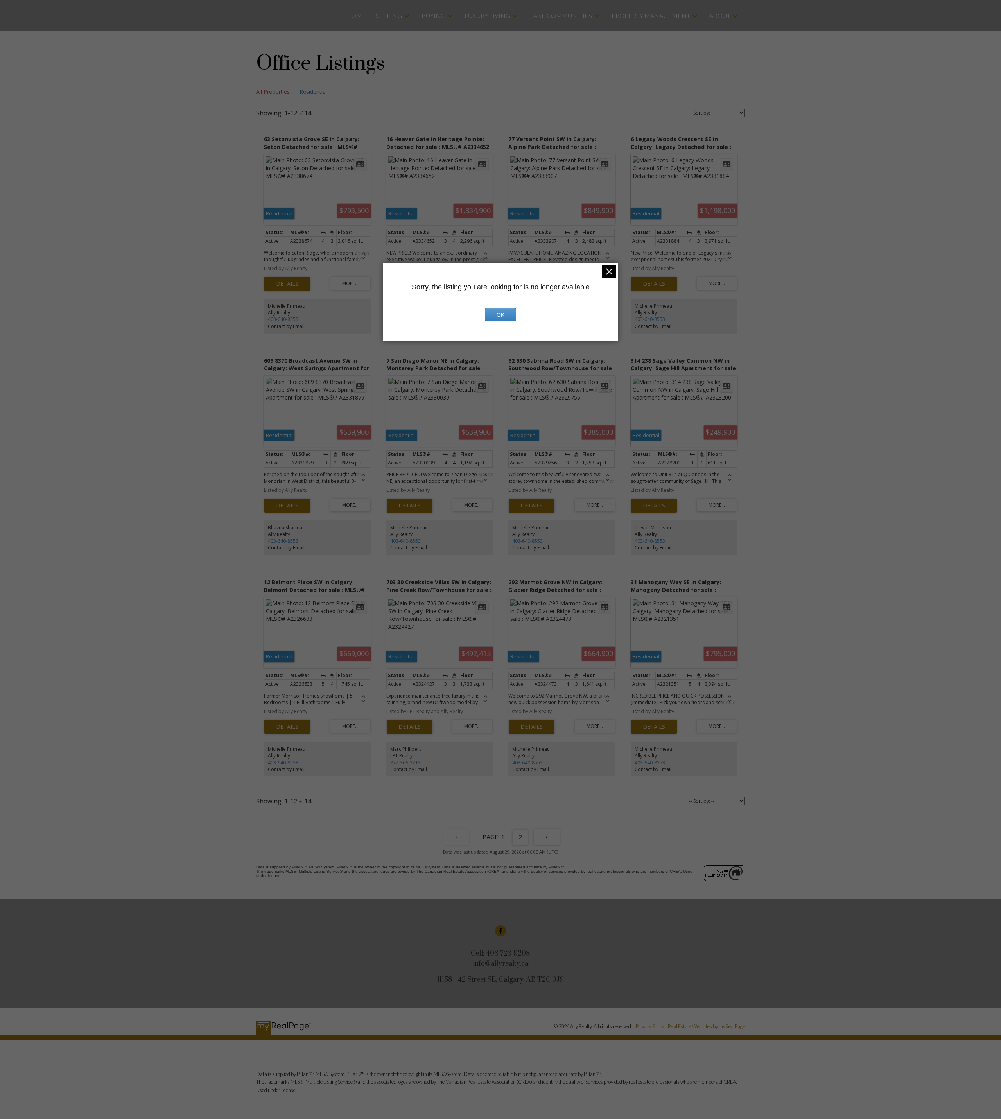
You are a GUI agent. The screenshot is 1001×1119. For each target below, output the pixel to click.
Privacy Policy (650, 1026)
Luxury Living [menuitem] (487, 15)
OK (500, 315)
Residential (313, 91)
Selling (389, 15)
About (719, 15)
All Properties (273, 91)
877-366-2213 (405, 762)
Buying (433, 15)
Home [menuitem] (356, 15)
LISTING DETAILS (287, 284)
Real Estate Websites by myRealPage (706, 1026)
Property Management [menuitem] (651, 15)
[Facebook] (500, 930)
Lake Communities (561, 15)
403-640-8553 (283, 319)
